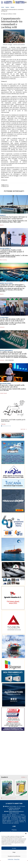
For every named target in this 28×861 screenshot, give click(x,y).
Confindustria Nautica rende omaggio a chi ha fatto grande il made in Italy (12, 251)
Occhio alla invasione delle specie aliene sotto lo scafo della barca (12, 320)
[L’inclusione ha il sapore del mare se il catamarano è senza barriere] (14, 204)
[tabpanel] (14, 422)
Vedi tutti (23, 429)
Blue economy (3, 260)
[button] (26, 833)
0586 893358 (17, 808)
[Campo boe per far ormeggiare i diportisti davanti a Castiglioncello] (14, 272)
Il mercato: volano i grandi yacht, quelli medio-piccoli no (12, 386)
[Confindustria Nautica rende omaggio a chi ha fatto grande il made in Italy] (14, 237)
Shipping (14, 830)
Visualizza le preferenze (14, 856)
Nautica (7, 7)
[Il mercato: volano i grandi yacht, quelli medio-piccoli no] (14, 372)
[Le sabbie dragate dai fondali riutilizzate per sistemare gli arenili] (14, 339)
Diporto (12, 7)
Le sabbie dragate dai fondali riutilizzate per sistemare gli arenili (13, 353)
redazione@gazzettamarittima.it (16, 811)
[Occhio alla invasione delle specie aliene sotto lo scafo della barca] (14, 306)
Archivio (23, 777)
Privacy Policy (16, 859)
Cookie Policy (10, 859)
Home (2, 7)
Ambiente (2, 327)
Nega (14, 852)
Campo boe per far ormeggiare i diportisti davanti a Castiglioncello (13, 285)
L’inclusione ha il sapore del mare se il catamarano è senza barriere (13, 218)
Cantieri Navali (3, 393)
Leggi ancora (14, 422)
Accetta (14, 848)
